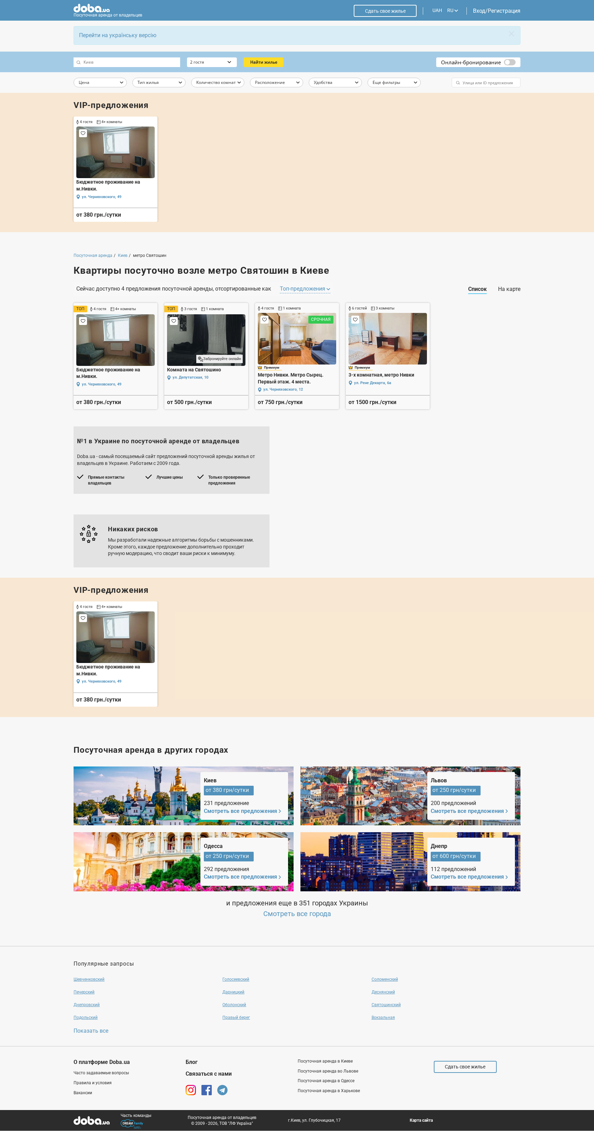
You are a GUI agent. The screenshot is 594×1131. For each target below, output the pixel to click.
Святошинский (386, 1004)
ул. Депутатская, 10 (190, 377)
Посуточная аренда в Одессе (326, 1080)
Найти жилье (263, 62)
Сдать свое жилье (385, 11)
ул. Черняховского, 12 (283, 389)
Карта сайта (421, 1120)
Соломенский (385, 979)
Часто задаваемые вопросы (101, 1072)
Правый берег (236, 1017)
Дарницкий (233, 992)
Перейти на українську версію (117, 35)
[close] (511, 33)
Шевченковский (89, 979)
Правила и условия (93, 1082)
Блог (192, 1062)
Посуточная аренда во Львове (328, 1071)
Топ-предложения (303, 288)
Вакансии (83, 1092)
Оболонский (234, 1004)
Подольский (86, 1017)
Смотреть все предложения (240, 811)
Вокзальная (383, 1017)
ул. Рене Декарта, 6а (372, 383)
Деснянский (383, 992)
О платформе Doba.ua (102, 1062)
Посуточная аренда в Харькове (329, 1090)
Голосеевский (235, 979)
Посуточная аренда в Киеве (325, 1061)
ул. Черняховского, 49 (101, 197)
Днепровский (87, 1004)
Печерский (84, 992)
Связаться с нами (209, 1073)
